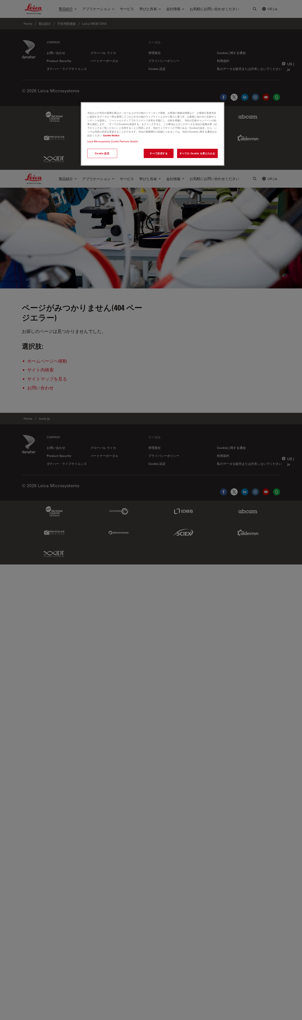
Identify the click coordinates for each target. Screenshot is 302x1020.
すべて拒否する (159, 153)
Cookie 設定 (102, 153)
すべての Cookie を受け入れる (197, 153)
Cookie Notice (111, 135)
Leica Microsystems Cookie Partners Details (112, 141)
